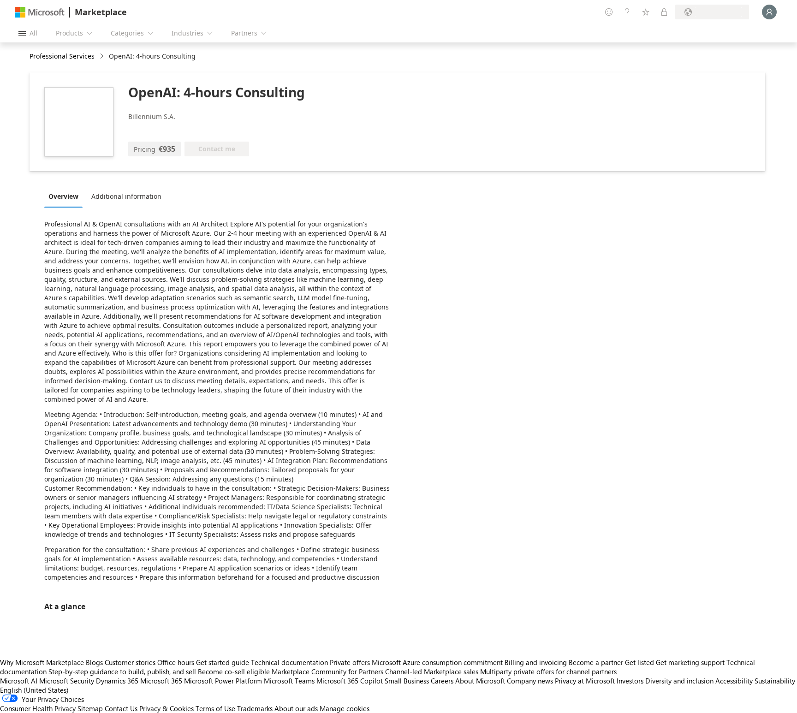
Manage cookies (344, 708)
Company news (530, 680)
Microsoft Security (66, 680)
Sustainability (775, 680)
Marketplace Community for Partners (327, 671)
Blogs (94, 662)
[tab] (65, 196)
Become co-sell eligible (234, 671)
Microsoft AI (18, 680)
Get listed (639, 662)
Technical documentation (289, 662)
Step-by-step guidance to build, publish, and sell (122, 671)
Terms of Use (215, 708)
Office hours (175, 662)
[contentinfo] (102, 56)
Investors (630, 680)
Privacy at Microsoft (585, 680)
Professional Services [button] (62, 56)
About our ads (296, 708)
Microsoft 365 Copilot (349, 680)
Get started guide (222, 662)
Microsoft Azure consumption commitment (438, 662)
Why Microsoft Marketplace (42, 662)
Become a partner (596, 662)
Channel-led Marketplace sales (431, 671)
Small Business (407, 680)
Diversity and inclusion (679, 680)
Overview (63, 196)
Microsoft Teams (289, 680)
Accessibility (734, 680)
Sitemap (90, 708)
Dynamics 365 (117, 680)
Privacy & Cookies (166, 708)
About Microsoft (480, 680)
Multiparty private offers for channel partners (548, 671)
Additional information (126, 196)
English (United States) (34, 690)
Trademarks (255, 708)
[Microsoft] (40, 12)
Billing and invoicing (536, 662)
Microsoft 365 (161, 680)
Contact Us (121, 708)
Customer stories (130, 662)
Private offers (350, 662)
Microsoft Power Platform (223, 680)
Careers (442, 680)
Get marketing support (690, 662)
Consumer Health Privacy (38, 708)
